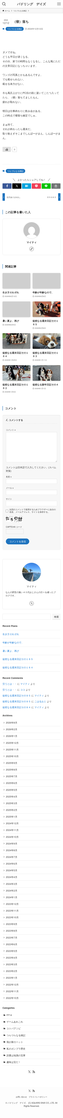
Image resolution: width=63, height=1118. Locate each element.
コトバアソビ (14, 1028)
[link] (31, 249)
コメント (11, 429)
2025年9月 (11, 763)
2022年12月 (12, 984)
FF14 (9, 1015)
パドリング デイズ (31, 4)
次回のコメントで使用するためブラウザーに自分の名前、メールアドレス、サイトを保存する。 (32, 510)
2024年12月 (12, 823)
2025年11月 (12, 749)
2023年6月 (11, 944)
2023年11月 (12, 910)
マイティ (32, 242)
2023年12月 (12, 904)
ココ (22, 689)
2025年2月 (11, 810)
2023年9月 (11, 924)
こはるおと (40, 701)
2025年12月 (12, 742)
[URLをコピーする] (55, 186)
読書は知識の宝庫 (16, 1055)
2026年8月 (11, 722)
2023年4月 (11, 957)
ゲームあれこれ (15, 1021)
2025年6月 (11, 783)
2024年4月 (11, 877)
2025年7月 (11, 776)
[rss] (33, 1072)
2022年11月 (12, 991)
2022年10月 (12, 998)
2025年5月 (11, 789)
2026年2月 (11, 729)
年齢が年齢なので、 (13, 642)
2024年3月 (11, 883)
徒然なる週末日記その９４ (17, 707)
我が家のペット (15, 1042)
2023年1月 (11, 977)
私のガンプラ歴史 (16, 1048)
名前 (9, 476)
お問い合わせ (21, 1096)
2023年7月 (11, 937)
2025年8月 (11, 769)
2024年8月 (11, 850)
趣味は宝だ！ (14, 1062)
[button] (7, 186)
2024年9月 (11, 843)
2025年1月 (11, 816)
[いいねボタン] (7, 149)
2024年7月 (11, 857)
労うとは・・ (10, 683)
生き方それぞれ (11, 634)
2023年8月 (11, 930)
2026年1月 (11, 736)
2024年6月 (11, 863)
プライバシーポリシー (38, 1096)
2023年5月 (11, 951)
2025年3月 (11, 803)
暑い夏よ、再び (11, 650)
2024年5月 (11, 870)
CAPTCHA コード (14, 526)
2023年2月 (11, 971)
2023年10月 (12, 917)
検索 (56, 616)
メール (10, 487)
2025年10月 (12, 756)
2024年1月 (11, 897)
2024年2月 (11, 890)
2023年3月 (11, 964)
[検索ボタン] (4, 4)
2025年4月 (11, 796)
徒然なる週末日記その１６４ (18, 667)
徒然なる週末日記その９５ (17, 695)
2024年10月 (12, 836)
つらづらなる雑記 (14, 28)
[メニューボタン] (59, 4)
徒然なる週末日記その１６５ (18, 659)
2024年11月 (12, 830)
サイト (9, 498)
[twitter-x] (31, 603)
